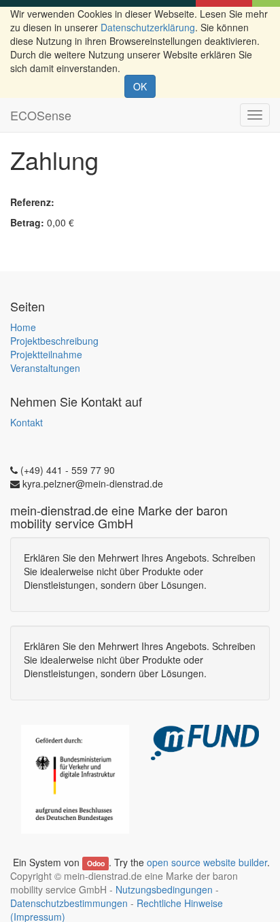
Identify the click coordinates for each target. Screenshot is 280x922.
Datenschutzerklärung (148, 27)
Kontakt (26, 422)
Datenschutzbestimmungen (69, 903)
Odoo (96, 863)
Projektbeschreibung (54, 340)
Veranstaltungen (45, 368)
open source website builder (207, 862)
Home (23, 327)
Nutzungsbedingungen (164, 889)
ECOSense (40, 115)
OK (140, 86)
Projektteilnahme (46, 354)
